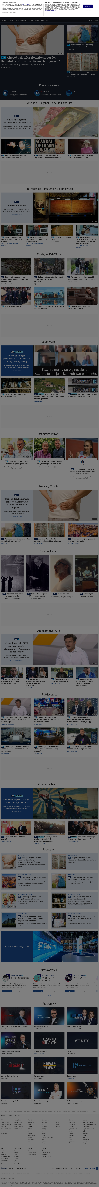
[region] (49, 8)
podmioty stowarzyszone (27, 4)
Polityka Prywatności (7, 14)
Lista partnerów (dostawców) (50, 10)
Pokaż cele (88, 10)
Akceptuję (87, 6)
